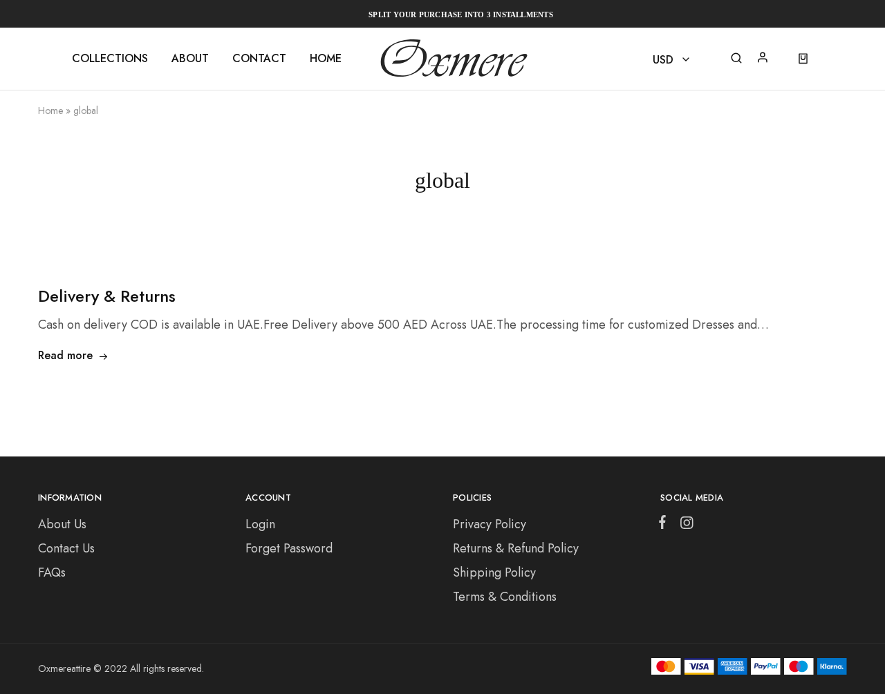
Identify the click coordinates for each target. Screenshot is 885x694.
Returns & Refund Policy (516, 548)
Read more (65, 355)
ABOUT (190, 58)
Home (50, 110)
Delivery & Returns (107, 296)
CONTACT (259, 58)
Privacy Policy (489, 524)
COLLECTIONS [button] (110, 58)
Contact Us (66, 548)
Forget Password (289, 548)
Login (260, 524)
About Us (62, 524)
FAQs (52, 572)
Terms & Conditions (505, 597)
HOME (326, 58)
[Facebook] (665, 524)
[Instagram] (683, 525)
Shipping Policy (494, 572)
